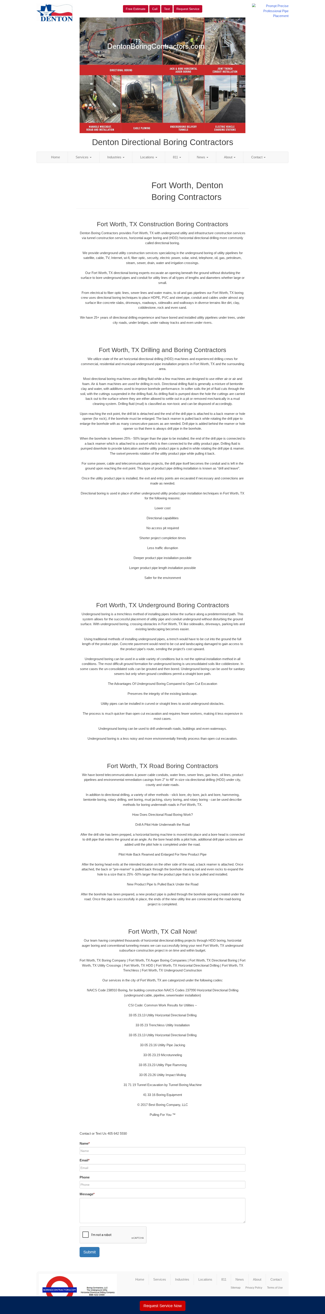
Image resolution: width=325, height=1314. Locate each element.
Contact (257, 157)
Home (55, 157)
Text (167, 9)
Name (85, 1143)
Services (82, 157)
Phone (85, 1177)
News (201, 157)
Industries (114, 157)
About (228, 157)
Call (154, 9)
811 (176, 157)
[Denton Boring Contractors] (78, 1290)
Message (87, 1194)
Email (85, 1160)
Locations (147, 157)
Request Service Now (162, 1306)
